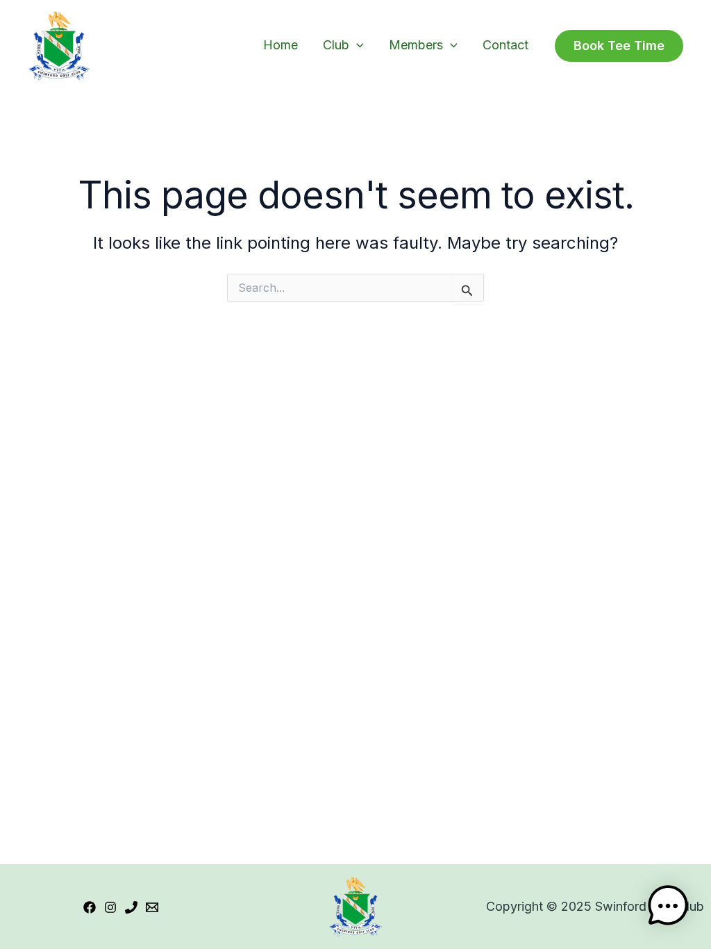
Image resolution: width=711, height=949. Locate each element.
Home (280, 45)
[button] (356, 45)
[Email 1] (152, 907)
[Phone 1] (131, 907)
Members (416, 45)
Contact (505, 45)
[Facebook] (89, 907)
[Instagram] (110, 907)
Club (336, 45)
